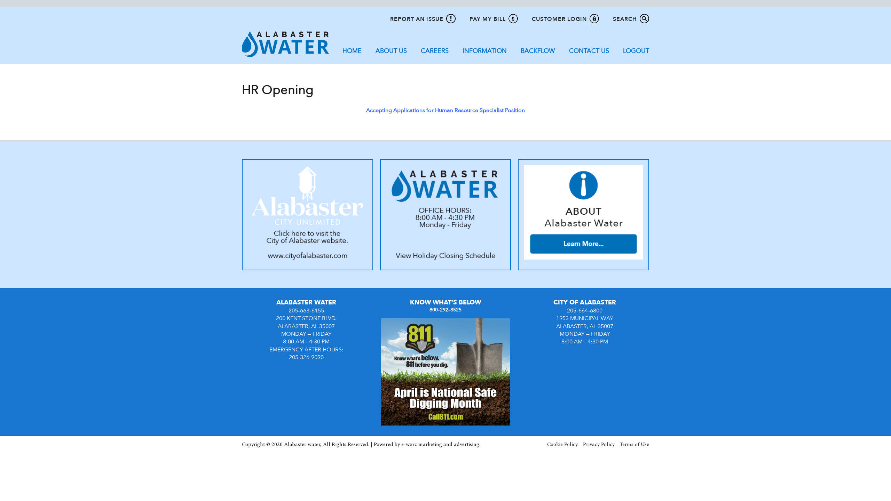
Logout (636, 51)
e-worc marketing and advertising (440, 444)
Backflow (538, 51)
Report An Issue (416, 19)
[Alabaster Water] (285, 44)
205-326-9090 (306, 357)
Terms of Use (634, 444)
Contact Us (589, 51)
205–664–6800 (584, 311)
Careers (435, 51)
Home (352, 51)
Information (485, 51)
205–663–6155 (306, 311)
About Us (391, 51)
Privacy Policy (599, 444)
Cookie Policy (562, 444)
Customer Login (559, 19)
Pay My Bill (488, 19)
